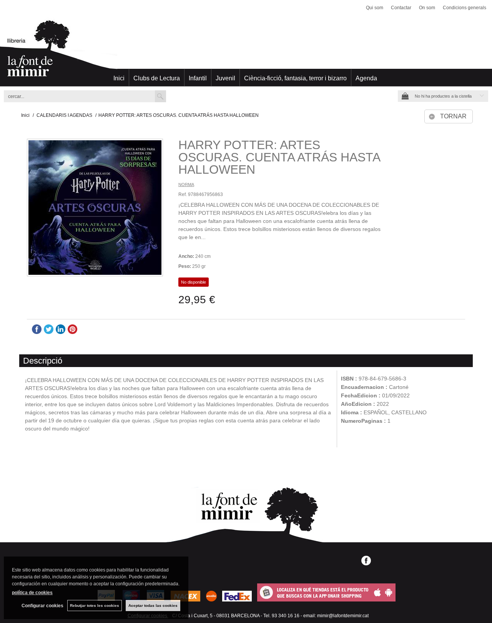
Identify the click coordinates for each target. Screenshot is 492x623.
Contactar (401, 7)
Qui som (374, 7)
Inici (119, 78)
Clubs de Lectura (156, 78)
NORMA (186, 184)
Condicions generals (464, 7)
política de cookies (32, 592)
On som (427, 7)
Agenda (366, 78)
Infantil (198, 78)
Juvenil (225, 78)
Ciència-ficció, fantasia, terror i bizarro (295, 78)
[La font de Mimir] (246, 52)
